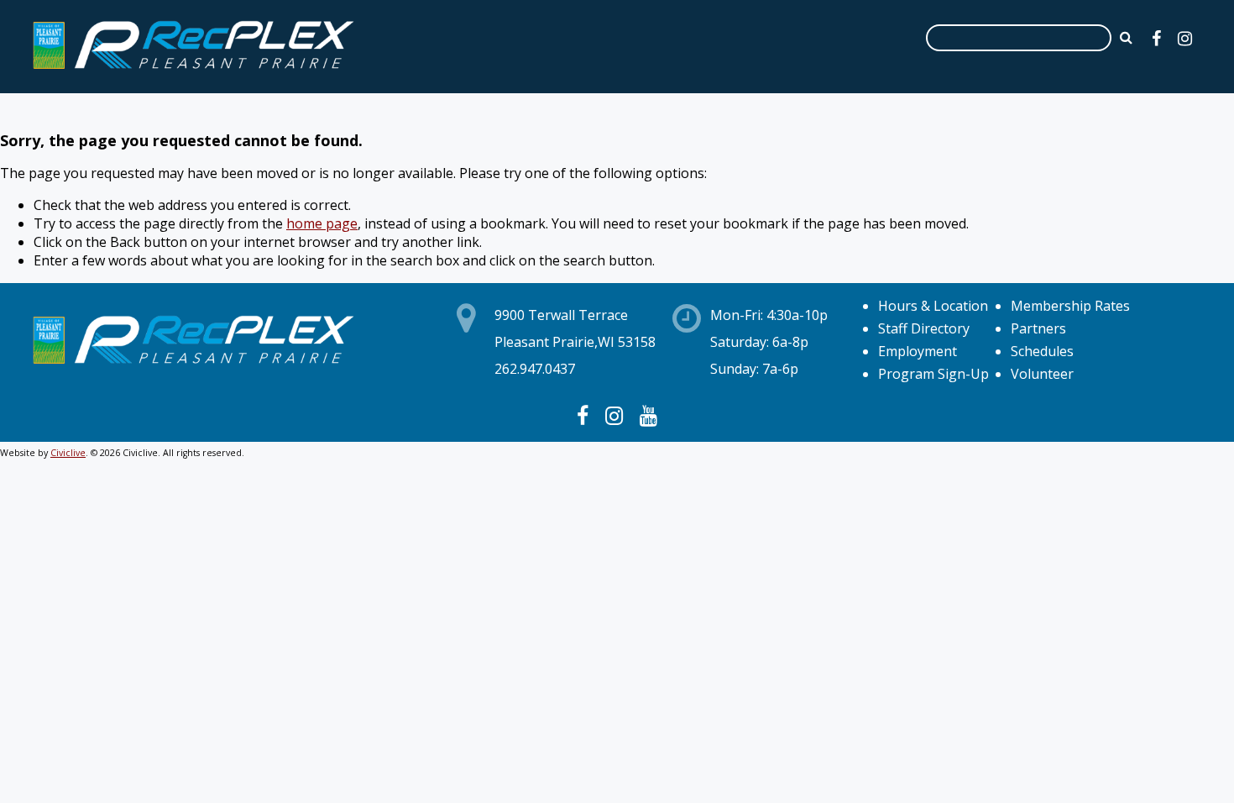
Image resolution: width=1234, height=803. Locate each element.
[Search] (1126, 37)
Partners (1038, 328)
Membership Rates (1070, 306)
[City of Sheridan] (193, 71)
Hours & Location (933, 306)
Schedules (1042, 351)
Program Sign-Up (933, 374)
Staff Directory (924, 328)
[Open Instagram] (1185, 38)
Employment (917, 351)
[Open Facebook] (1156, 38)
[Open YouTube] (648, 415)
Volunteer (1042, 374)
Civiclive (68, 453)
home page (322, 223)
